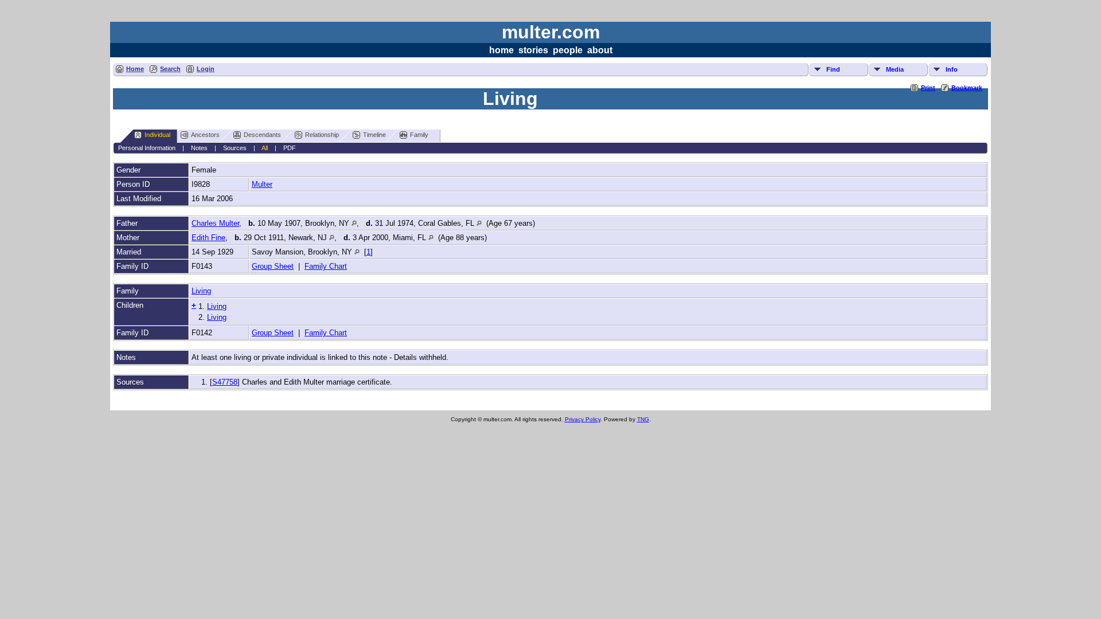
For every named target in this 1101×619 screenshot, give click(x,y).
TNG (643, 419)
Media (895, 69)
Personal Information (146, 147)
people (568, 50)
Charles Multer (215, 223)
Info (952, 69)
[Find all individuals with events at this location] (354, 223)
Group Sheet (273, 266)
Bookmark (966, 87)
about (599, 50)
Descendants (262, 134)
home (501, 50)
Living (201, 291)
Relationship (322, 134)
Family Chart (325, 266)
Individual (157, 134)
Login (205, 68)
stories (533, 50)
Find (833, 69)
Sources (235, 147)
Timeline (374, 134)
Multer (262, 184)
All (264, 147)
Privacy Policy (582, 419)
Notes (199, 147)
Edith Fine (208, 237)
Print (928, 87)
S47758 (224, 382)
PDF (289, 147)
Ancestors (205, 134)
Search (170, 68)
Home (135, 68)
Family (419, 134)
